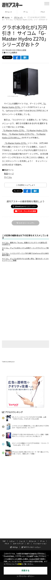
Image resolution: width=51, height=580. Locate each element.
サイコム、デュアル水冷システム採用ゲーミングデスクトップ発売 (25, 249)
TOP (4, 541)
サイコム (8, 177)
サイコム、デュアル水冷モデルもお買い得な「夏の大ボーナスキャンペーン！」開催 (25, 259)
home (7, 17)
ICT (28, 543)
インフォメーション (40, 543)
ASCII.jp (15, 547)
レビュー (12, 541)
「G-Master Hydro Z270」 (14, 130)
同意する (25, 570)
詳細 (19, 564)
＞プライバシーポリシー (25, 576)
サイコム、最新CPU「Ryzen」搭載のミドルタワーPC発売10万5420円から (24, 243)
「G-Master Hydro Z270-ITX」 (21, 133)
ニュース (22, 541)
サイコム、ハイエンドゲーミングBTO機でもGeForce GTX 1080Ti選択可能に (25, 254)
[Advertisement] (25, 284)
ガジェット (18, 17)
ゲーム (9, 12)
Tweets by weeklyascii (8, 362)
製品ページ (9, 173)
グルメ (26, 12)
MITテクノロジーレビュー (32, 547)
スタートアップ (18, 543)
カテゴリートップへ (26, 223)
